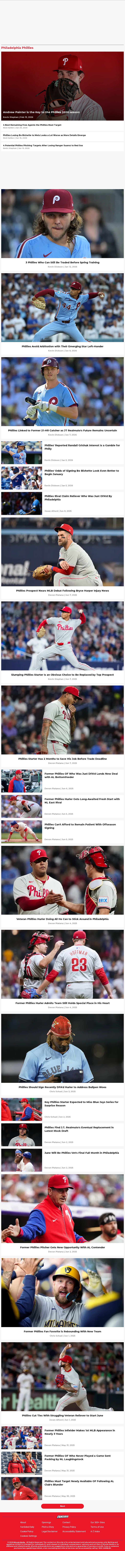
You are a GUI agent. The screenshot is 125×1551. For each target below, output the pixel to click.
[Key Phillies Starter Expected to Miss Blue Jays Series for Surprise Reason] (62, 1109)
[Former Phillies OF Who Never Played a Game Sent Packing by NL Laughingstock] (62, 1463)
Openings (46, 1522)
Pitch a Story (48, 1527)
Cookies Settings (28, 1536)
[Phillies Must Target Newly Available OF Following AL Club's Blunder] (62, 1488)
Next (62, 1506)
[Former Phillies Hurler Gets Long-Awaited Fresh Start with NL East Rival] (62, 806)
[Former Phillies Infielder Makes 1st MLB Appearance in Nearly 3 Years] (62, 1437)
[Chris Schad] (56, 1091)
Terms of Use (97, 1527)
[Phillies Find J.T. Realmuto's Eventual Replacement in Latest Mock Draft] (62, 1134)
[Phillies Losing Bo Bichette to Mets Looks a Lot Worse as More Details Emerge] (62, 136)
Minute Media (19, 1542)
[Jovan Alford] (51, 511)
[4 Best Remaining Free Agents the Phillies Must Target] (62, 126)
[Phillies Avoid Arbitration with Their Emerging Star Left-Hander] (62, 314)
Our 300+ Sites (98, 1522)
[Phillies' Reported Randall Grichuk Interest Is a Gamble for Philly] (62, 452)
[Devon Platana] (55, 595)
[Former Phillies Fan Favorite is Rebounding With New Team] (62, 1299)
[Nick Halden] (8, 128)
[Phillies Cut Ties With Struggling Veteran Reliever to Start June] (62, 1383)
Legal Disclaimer (50, 1531)
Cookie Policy (26, 1531)
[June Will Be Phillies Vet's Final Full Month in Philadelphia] (62, 1160)
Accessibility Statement (74, 1531)
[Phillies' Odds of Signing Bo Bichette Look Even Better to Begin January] (62, 478)
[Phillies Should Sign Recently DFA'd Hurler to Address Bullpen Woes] (62, 1054)
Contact (66, 1522)
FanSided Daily (27, 1527)
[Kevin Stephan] (10, 117)
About (23, 1522)
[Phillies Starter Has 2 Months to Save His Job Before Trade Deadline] (62, 726)
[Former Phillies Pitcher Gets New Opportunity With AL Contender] (62, 1215)
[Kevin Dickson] (55, 266)
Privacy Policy (69, 1527)
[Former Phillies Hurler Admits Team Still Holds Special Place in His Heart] (62, 970)
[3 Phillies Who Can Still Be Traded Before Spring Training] (62, 230)
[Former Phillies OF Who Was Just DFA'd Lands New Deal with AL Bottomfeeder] (62, 781)
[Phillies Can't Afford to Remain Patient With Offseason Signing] (62, 831)
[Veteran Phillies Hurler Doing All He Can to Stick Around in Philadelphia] (62, 886)
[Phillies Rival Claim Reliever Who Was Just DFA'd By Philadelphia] (62, 503)
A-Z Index (95, 1531)
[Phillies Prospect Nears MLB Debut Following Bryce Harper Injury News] (62, 558)
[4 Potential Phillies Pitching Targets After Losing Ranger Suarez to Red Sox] (62, 146)
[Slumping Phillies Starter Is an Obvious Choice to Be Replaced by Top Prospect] (62, 642)
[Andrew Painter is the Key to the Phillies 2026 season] (62, 86)
